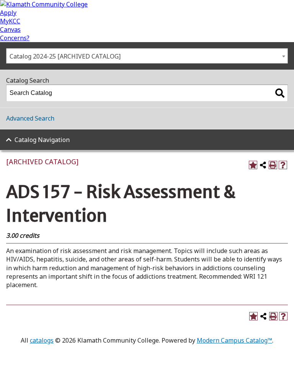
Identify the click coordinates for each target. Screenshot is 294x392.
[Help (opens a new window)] (283, 165)
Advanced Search (30, 118)
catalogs (42, 340)
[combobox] (147, 56)
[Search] (280, 93)
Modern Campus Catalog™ (234, 340)
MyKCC (10, 21)
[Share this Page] (263, 165)
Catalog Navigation (42, 140)
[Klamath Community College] (44, 4)
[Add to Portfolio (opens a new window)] (253, 165)
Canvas (10, 29)
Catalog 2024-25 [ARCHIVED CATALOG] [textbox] (65, 56)
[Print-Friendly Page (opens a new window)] (273, 165)
